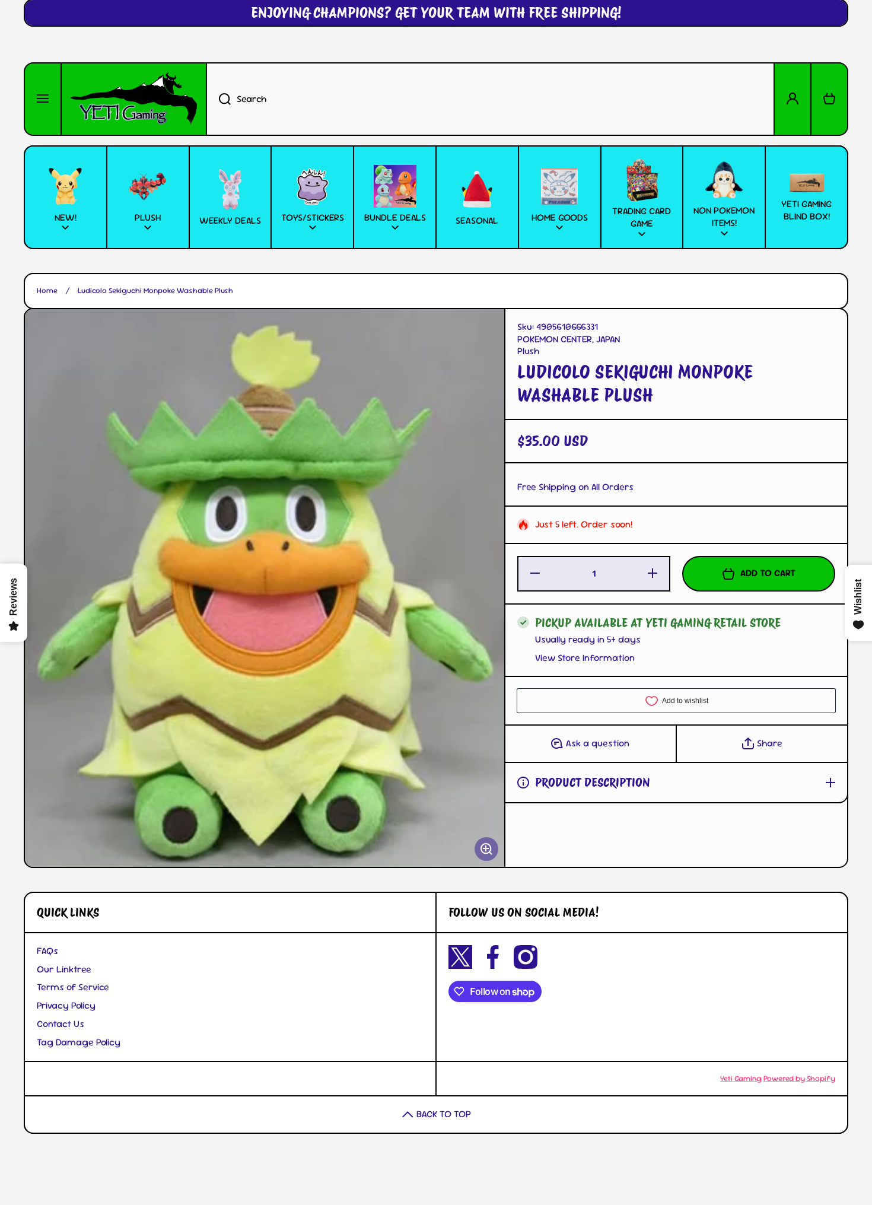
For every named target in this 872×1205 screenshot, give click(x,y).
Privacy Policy (66, 1005)
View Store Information (585, 658)
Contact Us (60, 1024)
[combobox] (490, 99)
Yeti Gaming (741, 1078)
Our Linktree (64, 969)
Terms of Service (73, 987)
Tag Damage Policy (78, 1042)
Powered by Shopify (799, 1078)
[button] (829, 99)
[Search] (218, 99)
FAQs (47, 951)
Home (47, 290)
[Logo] (134, 99)
